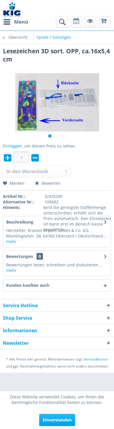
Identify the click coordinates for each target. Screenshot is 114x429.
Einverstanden (57, 420)
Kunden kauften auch (27, 285)
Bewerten (51, 183)
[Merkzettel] (76, 22)
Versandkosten (96, 359)
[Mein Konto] (90, 22)
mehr (11, 241)
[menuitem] (15, 22)
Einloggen (12, 146)
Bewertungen (19, 256)
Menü (21, 21)
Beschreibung (19, 222)
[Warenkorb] (104, 22)
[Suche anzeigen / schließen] (62, 22)
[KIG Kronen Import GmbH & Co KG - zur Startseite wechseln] (12, 9)
